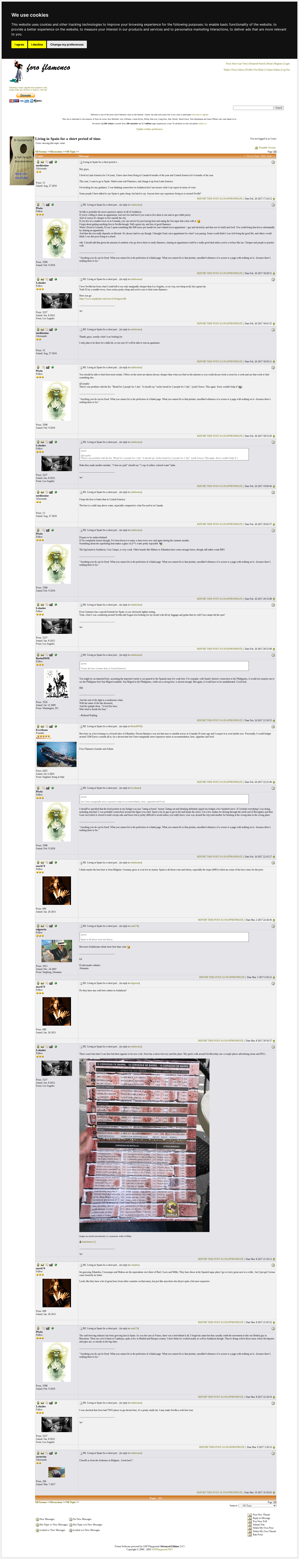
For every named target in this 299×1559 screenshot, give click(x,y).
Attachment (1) (88, 1241)
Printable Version (267, 147)
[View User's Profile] (38, 161)
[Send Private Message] (46, 161)
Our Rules (259, 69)
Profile (249, 69)
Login (287, 63)
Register (278, 63)
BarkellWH (136, 726)
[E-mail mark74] (42, 862)
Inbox (241, 69)
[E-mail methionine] (42, 161)
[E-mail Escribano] (42, 726)
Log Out (286, 69)
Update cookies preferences (149, 129)
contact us (202, 123)
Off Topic (71, 151)
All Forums (41, 151)
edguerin (135, 983)
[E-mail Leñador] (42, 279)
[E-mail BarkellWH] (42, 654)
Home (270, 63)
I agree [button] (19, 44)
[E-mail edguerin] (42, 925)
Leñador (135, 1265)
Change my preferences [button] (67, 44)
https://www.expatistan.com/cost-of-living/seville (102, 298)
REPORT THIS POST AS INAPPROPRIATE (219, 198)
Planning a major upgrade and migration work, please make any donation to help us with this (28, 88)
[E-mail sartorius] (42, 1452)
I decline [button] (37, 44)
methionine (136, 204)
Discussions (56, 151)
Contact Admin (272, 69)
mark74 (134, 926)
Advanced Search (256, 63)
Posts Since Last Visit (236, 63)
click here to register (200, 114)
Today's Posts (230, 69)
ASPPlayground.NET (162, 1549)
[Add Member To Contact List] (51, 161)
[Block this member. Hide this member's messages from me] (56, 161)
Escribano (135, 788)
